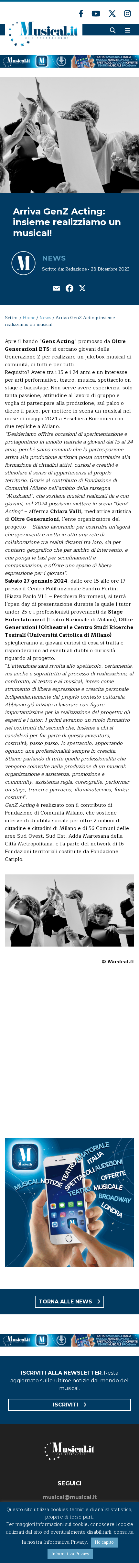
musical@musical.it (70, 1497)
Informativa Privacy (70, 1554)
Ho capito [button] (104, 1542)
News (54, 258)
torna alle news (66, 1302)
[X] (82, 289)
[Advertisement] (69, 1055)
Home (29, 317)
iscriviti (66, 1405)
